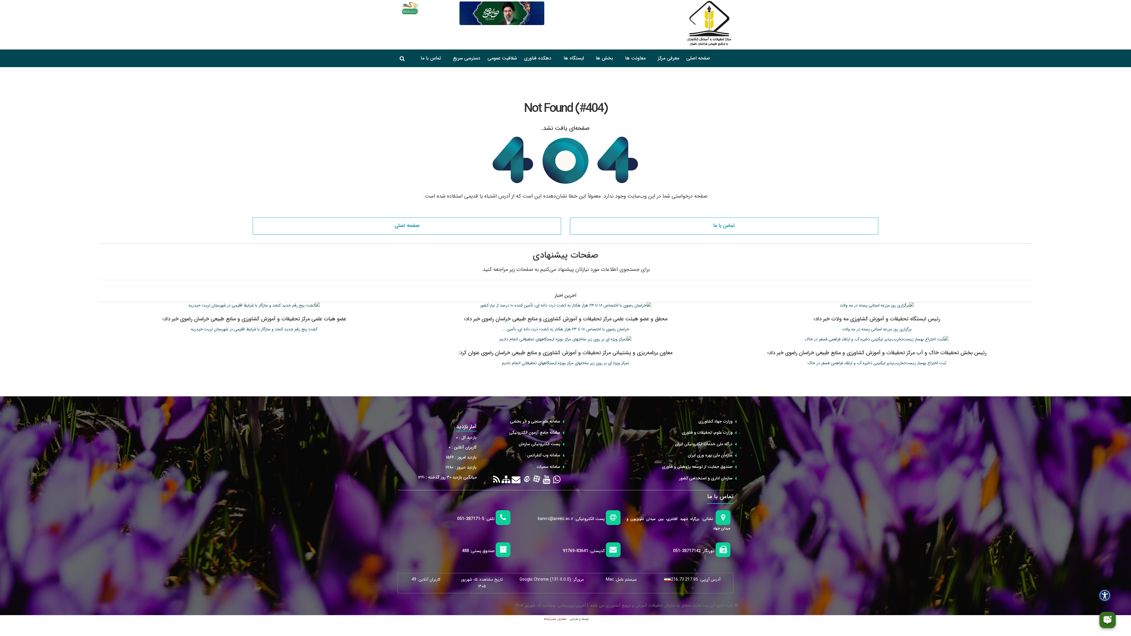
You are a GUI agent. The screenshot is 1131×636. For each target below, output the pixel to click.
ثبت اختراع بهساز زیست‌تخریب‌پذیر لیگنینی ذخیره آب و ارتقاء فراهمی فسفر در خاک (877, 363)
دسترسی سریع (466, 58)
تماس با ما (431, 58)
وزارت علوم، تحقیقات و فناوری (707, 432)
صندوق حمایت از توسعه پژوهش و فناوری (697, 466)
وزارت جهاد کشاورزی (715, 421)
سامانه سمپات (548, 466)
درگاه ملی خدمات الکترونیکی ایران (703, 444)
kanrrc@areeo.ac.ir (555, 519)
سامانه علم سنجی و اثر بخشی (535, 421)
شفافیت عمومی (502, 58)
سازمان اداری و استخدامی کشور (705, 478)
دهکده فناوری (537, 58)
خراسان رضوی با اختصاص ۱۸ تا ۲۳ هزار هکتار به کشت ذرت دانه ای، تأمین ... (565, 329)
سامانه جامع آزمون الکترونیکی (534, 432)
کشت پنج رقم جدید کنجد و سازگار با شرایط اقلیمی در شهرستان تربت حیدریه (254, 329)
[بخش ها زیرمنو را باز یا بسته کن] (590, 58)
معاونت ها (635, 58)
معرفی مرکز (668, 58)
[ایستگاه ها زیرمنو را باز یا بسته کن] (557, 58)
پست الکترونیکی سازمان (539, 444)
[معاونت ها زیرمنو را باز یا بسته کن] (619, 58)
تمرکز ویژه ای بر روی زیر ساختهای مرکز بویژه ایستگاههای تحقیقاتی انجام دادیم (565, 363)
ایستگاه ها (574, 58)
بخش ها (604, 58)
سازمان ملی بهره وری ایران (710, 455)
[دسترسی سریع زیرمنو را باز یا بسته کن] (447, 58)
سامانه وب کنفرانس (543, 455)
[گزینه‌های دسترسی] (1104, 595)
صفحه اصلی (698, 58)
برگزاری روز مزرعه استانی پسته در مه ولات (877, 329)
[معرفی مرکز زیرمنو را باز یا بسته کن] (651, 58)
